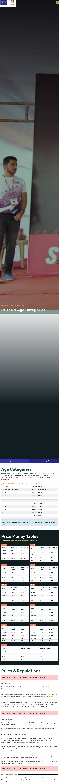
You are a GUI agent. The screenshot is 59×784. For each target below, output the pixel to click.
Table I (47, 687)
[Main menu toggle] (57, 2)
